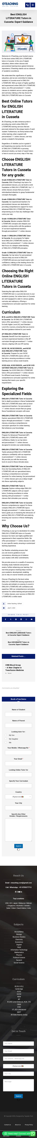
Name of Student (18, 710)
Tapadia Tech (28, 1116)
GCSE (19, 992)
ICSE (19, 1007)
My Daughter (13, 739)
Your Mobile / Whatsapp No (18, 748)
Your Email (18, 759)
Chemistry (19, 939)
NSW (19, 997)
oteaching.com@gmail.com (21, 883)
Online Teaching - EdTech (14, 603)
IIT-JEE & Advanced (19, 1010)
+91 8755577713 (25, 887)
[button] (32, 5)
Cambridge (19, 989)
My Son (11, 735)
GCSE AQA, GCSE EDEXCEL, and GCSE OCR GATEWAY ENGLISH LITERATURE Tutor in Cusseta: (18, 367)
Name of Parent (18, 721)
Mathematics (19, 952)
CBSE (19, 1004)
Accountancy (19, 932)
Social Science (19, 963)
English (19, 945)
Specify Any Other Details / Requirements (18, 815)
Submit (18, 846)
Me (10, 743)
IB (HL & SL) (19, 986)
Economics (19, 942)
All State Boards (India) (19, 1015)
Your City (18, 803)
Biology (19, 934)
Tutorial (9, 673)
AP (19, 999)
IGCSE (19, 994)
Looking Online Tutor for (18, 770)
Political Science (19, 958)
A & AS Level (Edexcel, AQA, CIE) (19, 1002)
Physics (19, 955)
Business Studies (19, 937)
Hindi (19, 947)
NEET (19, 1012)
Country (18, 792)
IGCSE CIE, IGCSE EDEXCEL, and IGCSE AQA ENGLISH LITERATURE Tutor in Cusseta (16, 350)
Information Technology (19, 950)
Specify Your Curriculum (18, 781)
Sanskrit (19, 960)
